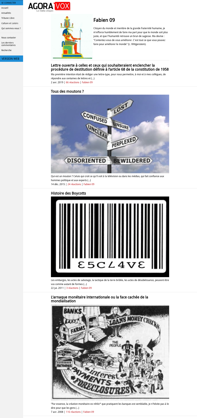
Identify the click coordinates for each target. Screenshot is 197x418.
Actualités (6, 13)
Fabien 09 (87, 82)
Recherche (6, 50)
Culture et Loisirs (9, 23)
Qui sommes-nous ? (11, 28)
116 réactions (73, 411)
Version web (10, 58)
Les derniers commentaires (8, 43)
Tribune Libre (7, 18)
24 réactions (74, 184)
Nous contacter (8, 37)
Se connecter (8, 3)
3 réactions (72, 288)
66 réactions (72, 82)
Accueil (4, 8)
